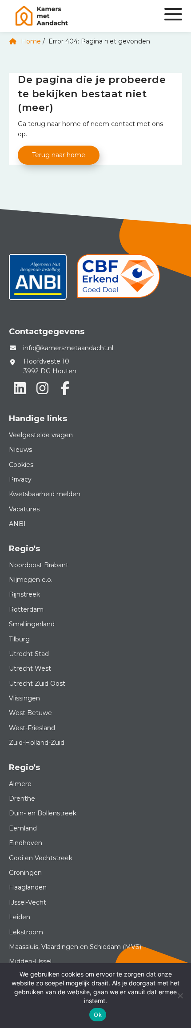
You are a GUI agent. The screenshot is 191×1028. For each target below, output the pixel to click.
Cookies (21, 465)
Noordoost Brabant (38, 565)
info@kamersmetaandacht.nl (68, 348)
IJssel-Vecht (27, 902)
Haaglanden (28, 887)
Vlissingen (24, 698)
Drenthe (22, 799)
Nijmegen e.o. (30, 580)
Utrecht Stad (29, 654)
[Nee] (179, 995)
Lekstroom (26, 932)
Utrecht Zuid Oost (37, 684)
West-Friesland (32, 728)
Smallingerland (32, 624)
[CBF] (118, 280)
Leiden (19, 917)
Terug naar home (58, 155)
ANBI (17, 524)
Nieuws (20, 450)
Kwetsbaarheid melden (44, 494)
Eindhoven (25, 843)
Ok (98, 1014)
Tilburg (19, 639)
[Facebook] (65, 388)
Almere (20, 784)
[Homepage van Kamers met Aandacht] (66, 16)
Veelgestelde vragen (41, 435)
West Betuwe (30, 713)
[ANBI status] (38, 280)
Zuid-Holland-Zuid (36, 743)
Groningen (25, 873)
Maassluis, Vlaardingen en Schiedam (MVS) (75, 947)
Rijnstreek (24, 594)
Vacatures (24, 509)
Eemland (23, 828)
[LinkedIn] (20, 388)
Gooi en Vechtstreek (40, 858)
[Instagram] (42, 388)
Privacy (20, 479)
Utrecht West (30, 668)
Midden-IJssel (30, 961)
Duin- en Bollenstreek (42, 813)
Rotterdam (26, 609)
